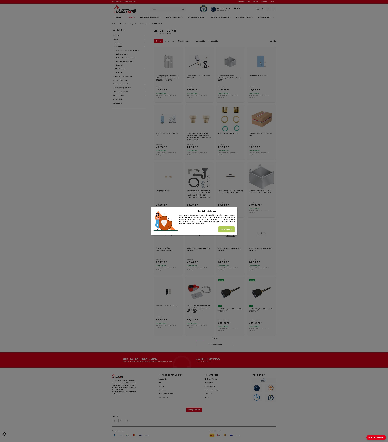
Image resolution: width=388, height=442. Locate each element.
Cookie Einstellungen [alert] (206, 211)
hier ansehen (190, 223)
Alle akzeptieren (226, 229)
